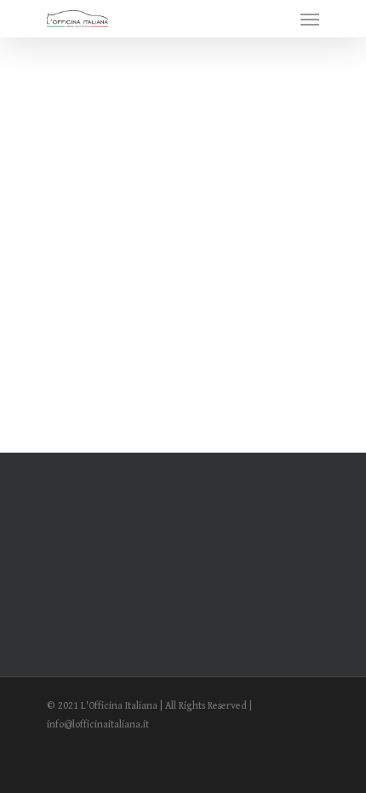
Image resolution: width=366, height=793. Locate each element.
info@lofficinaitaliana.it (98, 724)
